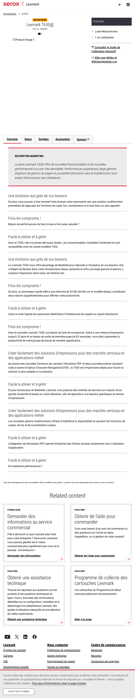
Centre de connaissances (108, 645)
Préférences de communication (63, 650)
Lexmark (9, 645)
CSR (5, 661)
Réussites (96, 655)
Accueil (42, 4)
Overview (12, 139)
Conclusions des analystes (105, 661)
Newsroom (96, 650)
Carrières (8, 655)
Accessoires (62, 139)
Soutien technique (57, 655)
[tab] (12, 139)
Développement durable (16, 667)
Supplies (44, 139)
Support (81, 139)
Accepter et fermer (18, 691)
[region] (67, 684)
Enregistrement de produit (61, 661)
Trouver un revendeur (58, 667)
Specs (28, 139)
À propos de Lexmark (14, 650)
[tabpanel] (67, 310)
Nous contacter (57, 645)
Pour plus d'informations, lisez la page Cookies (59, 683)
